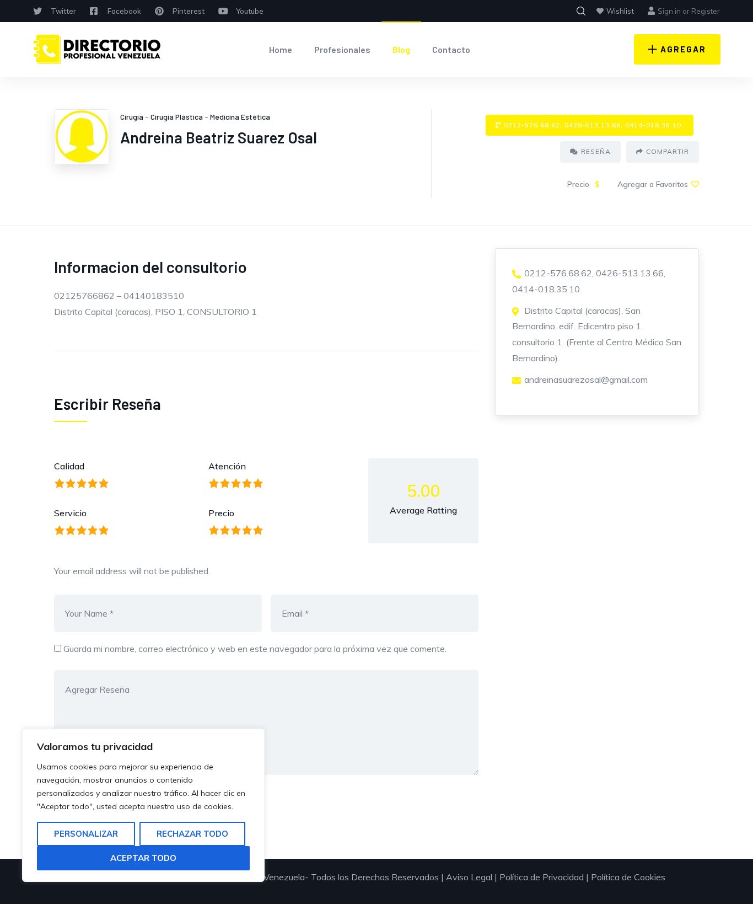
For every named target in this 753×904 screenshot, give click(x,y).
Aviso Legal (469, 876)
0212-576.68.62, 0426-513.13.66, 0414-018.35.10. (594, 125)
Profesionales (342, 49)
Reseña (596, 151)
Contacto (451, 49)
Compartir (667, 151)
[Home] (97, 49)
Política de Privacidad (541, 876)
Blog (401, 49)
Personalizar (86, 833)
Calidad (69, 466)
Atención (227, 466)
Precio (221, 512)
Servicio (70, 512)
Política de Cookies (628, 876)
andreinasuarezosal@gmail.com (586, 379)
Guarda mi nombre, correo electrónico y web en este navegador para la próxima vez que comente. (255, 648)
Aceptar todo (143, 858)
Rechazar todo (192, 833)
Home (280, 49)
